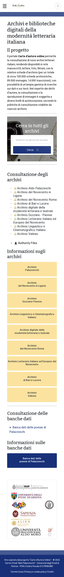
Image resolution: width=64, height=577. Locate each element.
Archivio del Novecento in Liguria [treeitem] (32, 194)
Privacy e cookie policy (35, 572)
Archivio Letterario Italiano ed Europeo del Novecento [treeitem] (34, 220)
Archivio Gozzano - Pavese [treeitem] (34, 215)
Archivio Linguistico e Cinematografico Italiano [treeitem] (29, 228)
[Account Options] (58, 6)
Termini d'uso (16, 572)
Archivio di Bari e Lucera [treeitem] (33, 203)
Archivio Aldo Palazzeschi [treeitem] (34, 188)
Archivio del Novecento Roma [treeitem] (37, 199)
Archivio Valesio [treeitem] (27, 234)
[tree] (32, 211)
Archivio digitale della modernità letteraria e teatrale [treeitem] (33, 209)
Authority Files (27, 243)
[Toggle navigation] (4, 6)
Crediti (50, 572)
